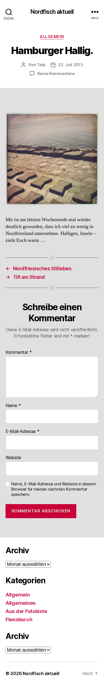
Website (13, 457)
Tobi (41, 64)
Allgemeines (20, 603)
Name (13, 405)
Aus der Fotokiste (26, 611)
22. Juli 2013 (70, 64)
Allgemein (52, 36)
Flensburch (19, 619)
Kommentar (19, 352)
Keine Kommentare (56, 73)
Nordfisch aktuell (52, 12)
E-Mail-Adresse (23, 431)
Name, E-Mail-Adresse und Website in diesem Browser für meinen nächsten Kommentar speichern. (53, 489)
